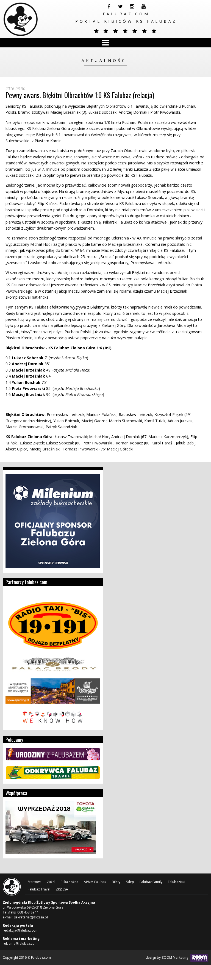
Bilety (116, 882)
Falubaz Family (151, 882)
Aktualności (105, 60)
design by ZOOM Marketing (167, 957)
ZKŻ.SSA (62, 889)
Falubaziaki (176, 882)
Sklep (130, 882)
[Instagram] (131, 6)
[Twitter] (120, 6)
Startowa (34, 882)
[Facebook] (108, 6)
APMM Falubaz (95, 882)
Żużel (51, 882)
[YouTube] (143, 6)
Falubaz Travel (39, 889)
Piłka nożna (69, 882)
